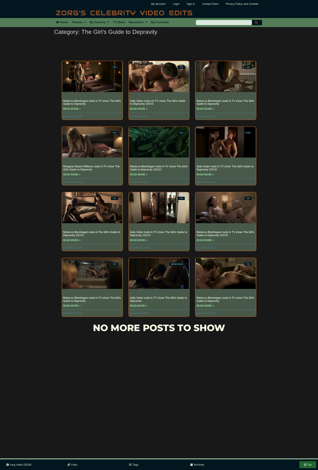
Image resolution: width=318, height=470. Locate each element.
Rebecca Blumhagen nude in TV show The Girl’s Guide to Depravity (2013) (225, 233)
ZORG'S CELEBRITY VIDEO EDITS (124, 13)
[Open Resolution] (146, 22)
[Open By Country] (108, 22)
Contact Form (210, 3)
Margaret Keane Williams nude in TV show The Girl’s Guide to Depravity (91, 168)
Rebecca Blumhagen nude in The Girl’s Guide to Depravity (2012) (91, 233)
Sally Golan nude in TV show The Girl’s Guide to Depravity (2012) (225, 168)
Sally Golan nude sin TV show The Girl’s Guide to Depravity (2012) (157, 102)
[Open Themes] (85, 22)
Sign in (191, 3)
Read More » (72, 108)
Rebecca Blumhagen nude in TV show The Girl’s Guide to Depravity (92, 102)
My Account (158, 3)
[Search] (257, 22)
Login (176, 3)
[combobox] (224, 22)
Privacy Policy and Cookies (242, 3)
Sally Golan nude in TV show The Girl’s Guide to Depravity (158, 299)
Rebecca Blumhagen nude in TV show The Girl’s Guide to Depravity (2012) (159, 168)
